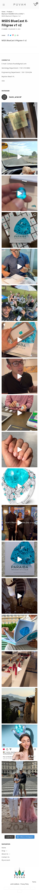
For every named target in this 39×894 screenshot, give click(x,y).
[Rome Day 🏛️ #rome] (19, 779)
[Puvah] (19, 4)
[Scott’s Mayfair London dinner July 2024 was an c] (19, 522)
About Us (5, 854)
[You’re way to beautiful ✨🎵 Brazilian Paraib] (19, 449)
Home (4, 848)
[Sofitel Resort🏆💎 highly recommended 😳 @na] (19, 120)
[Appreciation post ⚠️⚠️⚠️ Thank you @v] (19, 376)
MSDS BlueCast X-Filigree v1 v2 (14, 40)
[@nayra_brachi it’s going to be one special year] (19, 815)
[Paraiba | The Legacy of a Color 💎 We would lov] (19, 632)
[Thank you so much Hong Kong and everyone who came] (19, 339)
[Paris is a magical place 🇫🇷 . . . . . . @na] (19, 669)
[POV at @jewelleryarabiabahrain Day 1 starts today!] (19, 156)
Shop (3, 851)
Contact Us (5, 857)
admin (5, 29)
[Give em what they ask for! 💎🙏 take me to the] (19, 193)
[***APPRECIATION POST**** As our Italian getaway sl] (19, 705)
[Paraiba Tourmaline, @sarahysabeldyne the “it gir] (19, 742)
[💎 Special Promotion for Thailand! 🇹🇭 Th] (19, 266)
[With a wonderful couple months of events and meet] (19, 230)
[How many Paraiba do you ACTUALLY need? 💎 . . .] (19, 486)
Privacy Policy (24, 884)
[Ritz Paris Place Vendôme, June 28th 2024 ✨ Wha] (19, 559)
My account (6, 860)
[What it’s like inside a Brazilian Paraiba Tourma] (19, 596)
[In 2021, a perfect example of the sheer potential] (19, 413)
